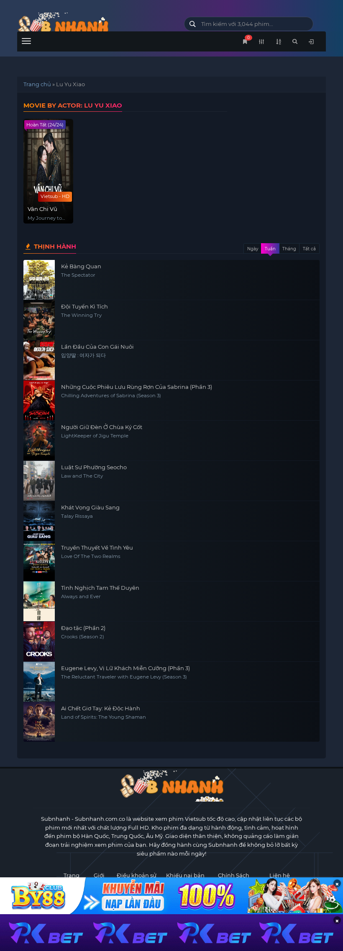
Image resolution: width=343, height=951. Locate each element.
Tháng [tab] (289, 249)
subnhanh (94, 26)
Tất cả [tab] (309, 249)
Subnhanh (55, 818)
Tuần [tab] (270, 249)
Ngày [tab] (252, 249)
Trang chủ (37, 84)
